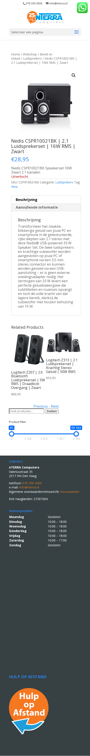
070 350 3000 (34, 3)
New (14, 187)
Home (15, 54)
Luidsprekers (32, 58)
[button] (74, 75)
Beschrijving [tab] (26, 199)
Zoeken (52, 411)
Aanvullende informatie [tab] (37, 207)
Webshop (30, 54)
